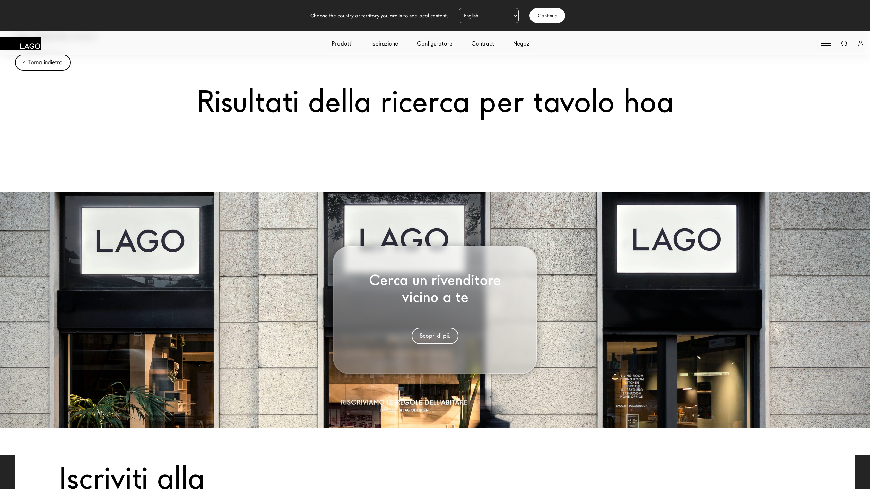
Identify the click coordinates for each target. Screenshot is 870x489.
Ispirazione (384, 44)
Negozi (521, 44)
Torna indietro (45, 62)
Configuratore (434, 44)
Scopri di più (435, 336)
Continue (547, 15)
